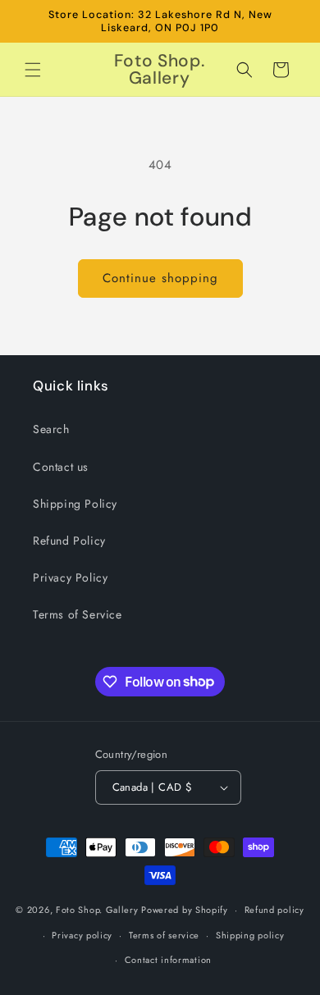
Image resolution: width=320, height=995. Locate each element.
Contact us (61, 467)
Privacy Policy (70, 577)
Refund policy (274, 909)
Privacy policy (82, 935)
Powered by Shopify (184, 909)
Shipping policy (250, 935)
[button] (33, 70)
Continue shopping (160, 278)
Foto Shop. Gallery (97, 909)
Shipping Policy (75, 503)
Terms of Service (77, 614)
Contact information (168, 959)
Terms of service (164, 935)
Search (51, 429)
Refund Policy (69, 540)
